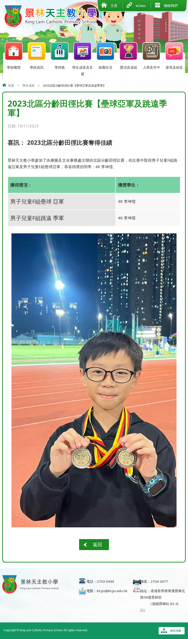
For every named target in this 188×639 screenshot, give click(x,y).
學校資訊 (37, 67)
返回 (97, 544)
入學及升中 (151, 67)
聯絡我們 (171, 5)
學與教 (60, 67)
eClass (141, 5)
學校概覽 (14, 67)
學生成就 (28, 85)
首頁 (11, 85)
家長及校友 (174, 67)
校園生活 (105, 67)
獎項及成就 (128, 67)
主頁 (114, 5)
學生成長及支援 (82, 70)
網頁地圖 (175, 631)
